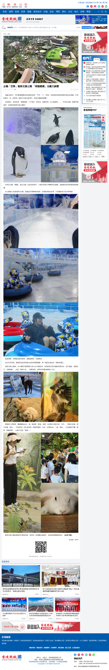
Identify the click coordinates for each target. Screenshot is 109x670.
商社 (64, 11)
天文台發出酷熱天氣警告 (93, 95)
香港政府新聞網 (7, 640)
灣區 (58, 11)
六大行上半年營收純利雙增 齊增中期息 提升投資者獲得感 (96, 84)
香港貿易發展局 (25, 640)
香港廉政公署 (59, 640)
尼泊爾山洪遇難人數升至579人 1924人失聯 (96, 100)
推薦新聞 (5, 562)
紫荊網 (4, 643)
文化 (70, 11)
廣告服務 (89, 2)
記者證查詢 (76, 647)
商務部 (16, 640)
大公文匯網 (83, 640)
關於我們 (32, 647)
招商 (82, 11)
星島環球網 (93, 640)
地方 (76, 11)
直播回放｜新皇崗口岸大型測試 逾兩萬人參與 (96, 63)
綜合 (52, 11)
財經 (17, 11)
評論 (46, 11)
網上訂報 (68, 647)
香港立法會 (49, 640)
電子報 (104, 2)
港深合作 (37, 11)
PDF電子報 (97, 2)
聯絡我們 (39, 647)
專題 (89, 11)
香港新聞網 (102, 640)
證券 (23, 11)
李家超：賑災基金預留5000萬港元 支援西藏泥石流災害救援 (96, 67)
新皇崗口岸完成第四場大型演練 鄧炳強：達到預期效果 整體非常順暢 (96, 72)
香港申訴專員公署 (72, 640)
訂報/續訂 (81, 2)
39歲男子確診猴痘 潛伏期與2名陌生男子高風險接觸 (96, 92)
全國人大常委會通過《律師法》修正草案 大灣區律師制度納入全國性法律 (96, 80)
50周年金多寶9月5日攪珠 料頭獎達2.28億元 (96, 76)
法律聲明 (54, 647)
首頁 (5, 11)
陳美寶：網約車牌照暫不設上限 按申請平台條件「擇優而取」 (96, 88)
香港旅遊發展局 (38, 640)
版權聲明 (47, 647)
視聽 (29, 11)
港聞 (11, 11)
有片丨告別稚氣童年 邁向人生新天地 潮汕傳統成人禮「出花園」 (47, 28)
